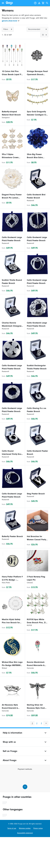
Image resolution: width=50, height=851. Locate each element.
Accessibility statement (25, 833)
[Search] (47, 3)
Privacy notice (38, 828)
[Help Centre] (35, 3)
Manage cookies (25, 828)
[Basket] (43, 3)
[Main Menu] (3, 3)
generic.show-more (9, 21)
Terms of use (11, 828)
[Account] (39, 3)
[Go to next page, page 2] (46, 723)
